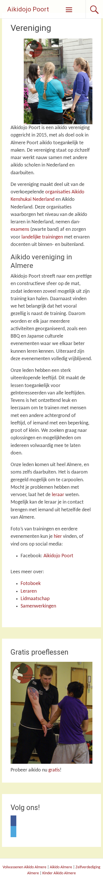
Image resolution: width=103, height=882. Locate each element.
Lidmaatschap (35, 598)
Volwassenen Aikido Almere (24, 867)
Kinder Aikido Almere (59, 873)
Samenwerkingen (38, 606)
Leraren (29, 591)
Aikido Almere (61, 867)
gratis (54, 770)
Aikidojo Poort (28, 9)
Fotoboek (31, 583)
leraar (58, 494)
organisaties (57, 192)
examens (20, 229)
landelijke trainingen (42, 237)
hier (58, 536)
